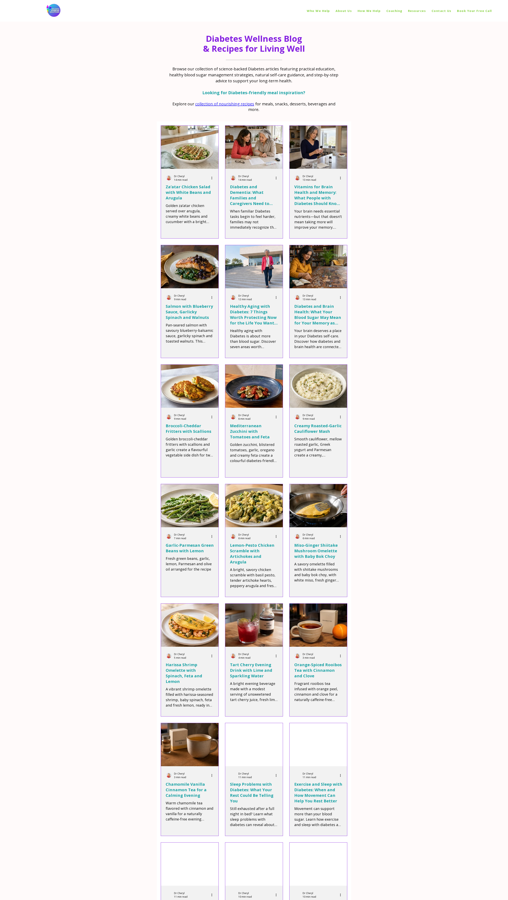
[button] (417, 11)
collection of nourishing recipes (224, 104)
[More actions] (213, 178)
